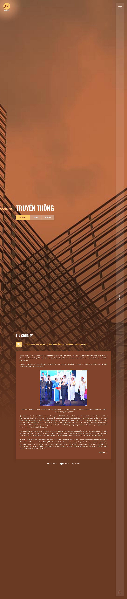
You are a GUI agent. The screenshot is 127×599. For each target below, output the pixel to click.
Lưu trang (53, 463)
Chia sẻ (77, 463)
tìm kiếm (119, 298)
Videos (36, 217)
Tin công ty (23, 217)
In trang (66, 463)
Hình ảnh (48, 217)
